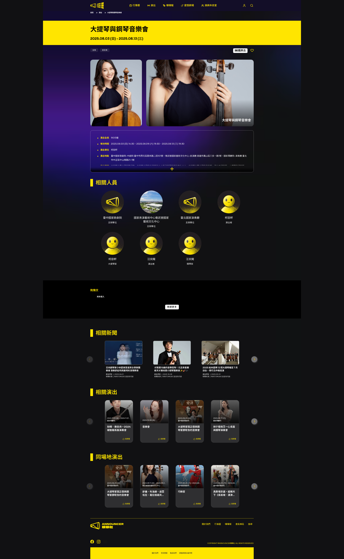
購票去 (242, 50)
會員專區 (239, 524)
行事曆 (217, 524)
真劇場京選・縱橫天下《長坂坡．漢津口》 (225, 493)
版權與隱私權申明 (185, 553)
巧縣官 (181, 491)
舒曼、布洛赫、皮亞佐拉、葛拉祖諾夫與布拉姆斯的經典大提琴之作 (153, 493)
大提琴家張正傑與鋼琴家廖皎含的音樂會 (189, 428)
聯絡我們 (173, 553)
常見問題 (164, 553)
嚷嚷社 (97, 5)
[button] (254, 359)
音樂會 (146, 426)
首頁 (92, 13)
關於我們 (206, 524)
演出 (100, 13)
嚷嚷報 (228, 524)
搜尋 (250, 524)
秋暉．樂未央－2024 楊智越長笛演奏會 (119, 428)
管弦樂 (104, 50)
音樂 (94, 50)
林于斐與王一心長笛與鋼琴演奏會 (224, 428)
